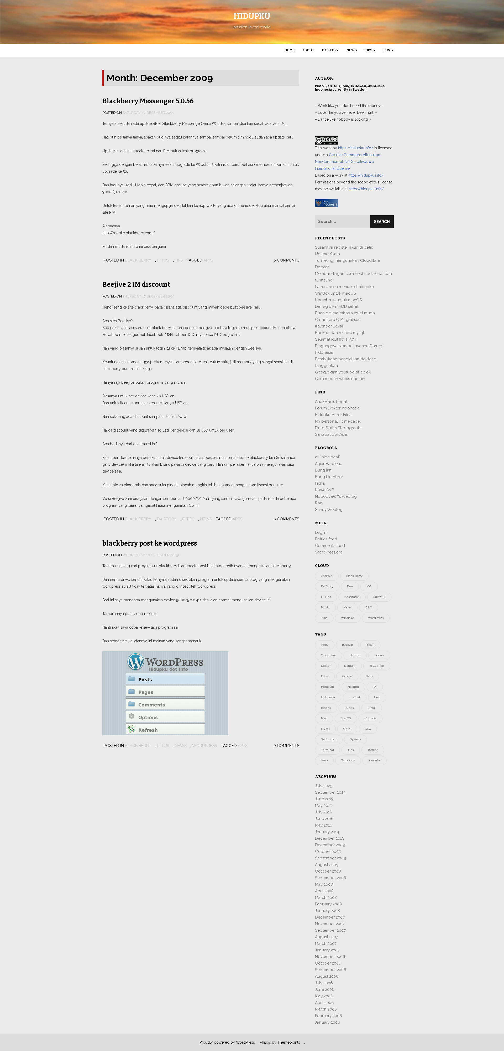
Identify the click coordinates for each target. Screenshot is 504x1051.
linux (372, 708)
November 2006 (330, 956)
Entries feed (326, 539)
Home (290, 50)
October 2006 (328, 963)
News (351, 50)
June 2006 (324, 989)
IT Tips (163, 260)
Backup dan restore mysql (339, 332)
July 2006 (324, 983)
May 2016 (323, 825)
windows (348, 760)
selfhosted (329, 739)
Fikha (320, 483)
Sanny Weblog (329, 509)
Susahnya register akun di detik (344, 247)
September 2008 (330, 877)
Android (327, 576)
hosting (353, 687)
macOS (346, 718)
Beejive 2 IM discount (136, 285)
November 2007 (330, 923)
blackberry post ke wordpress (149, 543)
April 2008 (324, 891)
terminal (327, 750)
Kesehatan (352, 597)
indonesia (328, 697)
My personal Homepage (337, 421)
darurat (355, 655)
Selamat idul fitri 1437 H (336, 339)
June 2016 (324, 818)
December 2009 (330, 845)
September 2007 (330, 930)
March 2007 (326, 943)
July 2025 (323, 785)
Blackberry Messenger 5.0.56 (148, 101)
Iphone (326, 708)
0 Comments (286, 260)
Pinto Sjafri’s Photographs (338, 427)
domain (349, 666)
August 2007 (326, 937)
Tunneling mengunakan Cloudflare (347, 260)
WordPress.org (329, 552)
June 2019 (324, 799)
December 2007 (330, 917)
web (324, 760)
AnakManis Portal (331, 401)
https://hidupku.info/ (355, 148)
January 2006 (327, 1022)
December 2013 (329, 838)
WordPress (204, 745)
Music (325, 607)
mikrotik (370, 718)
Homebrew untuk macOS (338, 300)
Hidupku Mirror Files (333, 414)
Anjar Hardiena (328, 463)
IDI (375, 687)
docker (379, 655)
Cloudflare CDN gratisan (338, 319)
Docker (322, 267)
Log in (321, 532)
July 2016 (323, 812)
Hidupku (252, 16)
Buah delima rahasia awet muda (345, 313)
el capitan (376, 666)
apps (208, 260)
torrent (373, 750)
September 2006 (330, 969)
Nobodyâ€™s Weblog (336, 496)
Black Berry (138, 260)
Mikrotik (379, 597)
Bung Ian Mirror (329, 476)
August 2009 (327, 864)
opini (347, 729)
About (308, 50)
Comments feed (330, 545)
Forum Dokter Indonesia (337, 408)
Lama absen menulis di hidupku (344, 286)
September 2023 (330, 792)
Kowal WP (324, 490)
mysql (325, 729)
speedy (355, 739)
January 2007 (327, 950)
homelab (327, 687)
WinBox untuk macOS (335, 293)
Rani (319, 503)
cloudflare (328, 655)
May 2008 (324, 884)
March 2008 (326, 897)
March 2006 (326, 1009)
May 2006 (324, 996)
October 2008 (328, 871)
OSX (368, 729)
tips (351, 750)
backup (347, 645)
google (347, 676)
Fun (387, 50)
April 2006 (324, 1002)
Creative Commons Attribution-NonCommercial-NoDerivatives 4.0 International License (348, 162)
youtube (375, 760)
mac (324, 718)
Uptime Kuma (327, 254)
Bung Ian (323, 470)
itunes (349, 708)
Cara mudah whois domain (340, 378)
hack (369, 676)
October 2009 (328, 851)
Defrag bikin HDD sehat (336, 306)
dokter (325, 666)
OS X (368, 607)
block (370, 645)
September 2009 (330, 858)
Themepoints (288, 1042)
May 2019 (323, 805)
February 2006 (328, 1015)
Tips (369, 50)
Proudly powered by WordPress (227, 1042)
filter (325, 676)
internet (354, 697)
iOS (368, 586)
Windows (348, 618)
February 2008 (328, 904)
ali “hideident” (327, 457)
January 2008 (327, 910)
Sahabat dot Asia (331, 434)
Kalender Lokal (329, 326)
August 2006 (327, 976)
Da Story (330, 50)
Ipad (377, 697)
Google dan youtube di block (343, 372)
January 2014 (327, 831)
